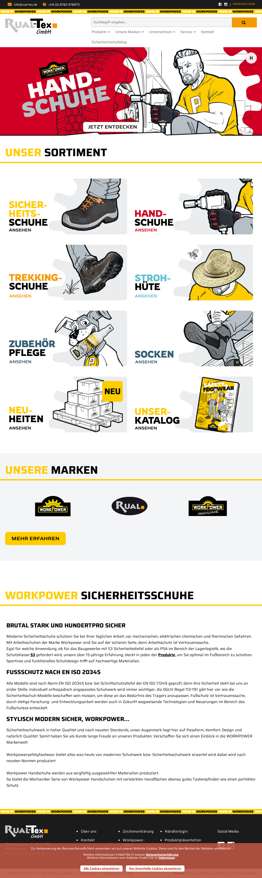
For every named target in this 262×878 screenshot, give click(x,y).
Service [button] (186, 32)
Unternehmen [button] (160, 32)
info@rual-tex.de (25, 4)
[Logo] (31, 26)
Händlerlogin (176, 831)
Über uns (88, 831)
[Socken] (194, 338)
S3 (32, 655)
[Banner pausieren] (251, 58)
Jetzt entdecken (112, 127)
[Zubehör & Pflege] (68, 338)
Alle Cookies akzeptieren (101, 868)
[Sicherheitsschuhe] (68, 206)
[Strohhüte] (194, 272)
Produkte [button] (99, 32)
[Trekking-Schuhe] (68, 272)
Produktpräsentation (183, 840)
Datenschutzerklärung (162, 854)
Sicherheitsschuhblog (109, 42)
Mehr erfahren (35, 538)
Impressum (167, 857)
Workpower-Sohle (134, 842)
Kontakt (207, 32)
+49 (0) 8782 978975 (64, 4)
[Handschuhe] (194, 206)
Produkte (166, 655)
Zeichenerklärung (138, 831)
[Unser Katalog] (194, 404)
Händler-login (244, 4)
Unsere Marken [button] (128, 32)
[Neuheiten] (68, 404)
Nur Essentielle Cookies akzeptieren (155, 868)
